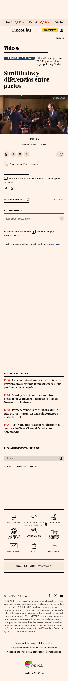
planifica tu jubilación (14, 537)
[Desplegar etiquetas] (61, 218)
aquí (58, 243)
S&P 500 (33, 22)
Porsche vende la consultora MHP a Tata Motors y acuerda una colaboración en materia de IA (32, 413)
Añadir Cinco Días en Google (24, 164)
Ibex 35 (9, 22)
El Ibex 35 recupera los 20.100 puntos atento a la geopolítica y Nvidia (49, 61)
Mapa (24, 652)
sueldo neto (54, 523)
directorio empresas (54, 537)
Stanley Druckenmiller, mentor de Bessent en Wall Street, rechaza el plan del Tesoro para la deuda (31, 399)
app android (54, 551)
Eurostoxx (20, 466)
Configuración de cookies (22, 647)
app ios (34, 551)
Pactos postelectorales (17, 218)
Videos (11, 48)
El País (59, 38)
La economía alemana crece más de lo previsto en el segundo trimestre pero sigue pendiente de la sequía (32, 384)
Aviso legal (30, 643)
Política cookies (44, 643)
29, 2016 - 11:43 (34, 144)
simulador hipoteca (34, 523)
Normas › (59, 199)
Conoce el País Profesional (34, 566)
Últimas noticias (16, 373)
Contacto (19, 643)
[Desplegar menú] (6, 30)
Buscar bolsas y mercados (22, 448)
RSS (30, 652)
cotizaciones (13, 551)
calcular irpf (14, 523)
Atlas (34, 139)
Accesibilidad (13, 652)
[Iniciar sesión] (61, 30)
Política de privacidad (46, 647)
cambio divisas (34, 536)
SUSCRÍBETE (50, 30)
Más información (12, 235)
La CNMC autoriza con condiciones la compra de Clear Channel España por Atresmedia (32, 428)
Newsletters (38, 652)
